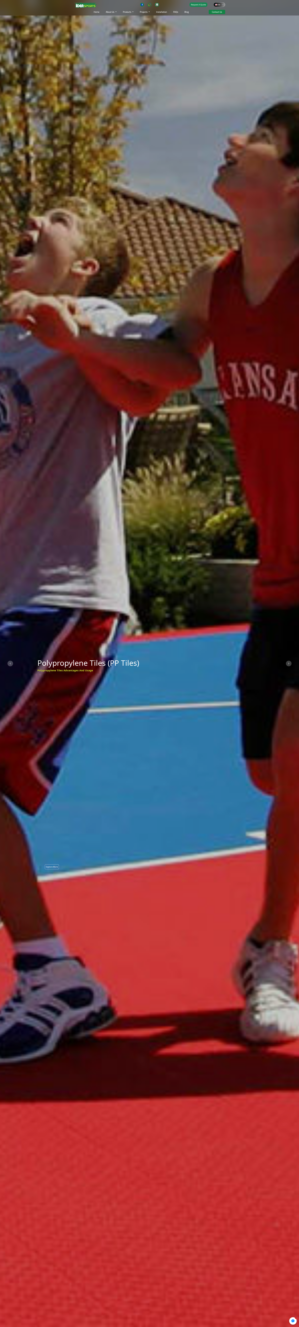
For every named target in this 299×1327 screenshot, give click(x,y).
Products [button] (127, 12)
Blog (186, 12)
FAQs (175, 12)
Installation (161, 12)
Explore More (52, 867)
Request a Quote (198, 4)
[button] (222, 5)
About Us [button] (110, 12)
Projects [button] (144, 12)
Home (96, 12)
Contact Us (217, 12)
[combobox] (217, 5)
